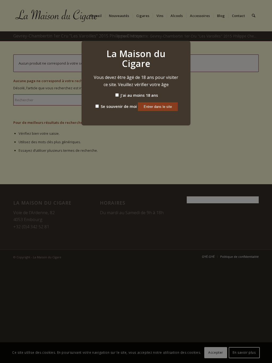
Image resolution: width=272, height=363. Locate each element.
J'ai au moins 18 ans (139, 95)
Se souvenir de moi (118, 106)
